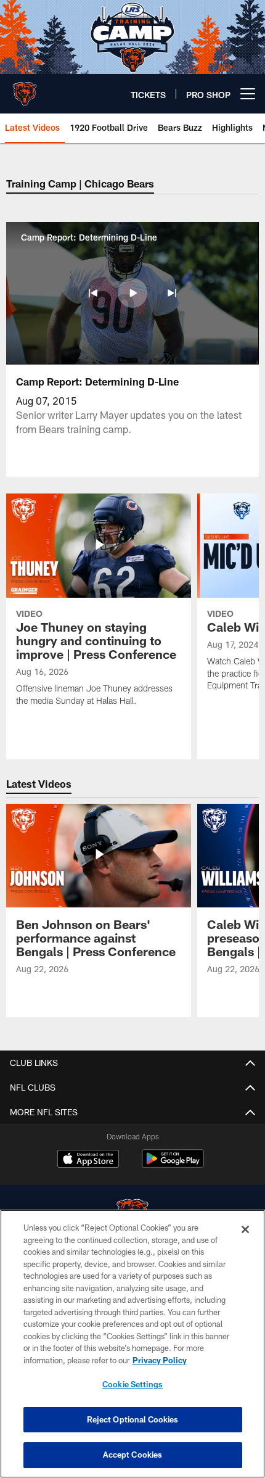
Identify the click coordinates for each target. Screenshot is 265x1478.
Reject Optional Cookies (133, 1419)
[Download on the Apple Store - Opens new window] (88, 1160)
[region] (132, 1344)
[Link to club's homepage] (24, 89)
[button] (93, 293)
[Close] (245, 1229)
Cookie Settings (132, 1384)
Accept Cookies (133, 1454)
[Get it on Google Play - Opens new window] (173, 1165)
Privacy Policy (159, 1360)
